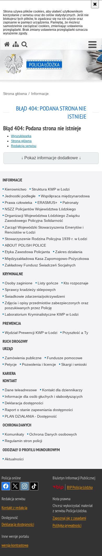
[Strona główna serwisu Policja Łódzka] (7, 44)
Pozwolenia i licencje (39, 364)
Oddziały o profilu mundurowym (31, 450)
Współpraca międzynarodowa (65, 196)
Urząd (8, 348)
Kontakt (10, 380)
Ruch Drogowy (15, 341)
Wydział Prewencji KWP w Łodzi (31, 333)
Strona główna (15, 93)
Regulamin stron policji (23, 441)
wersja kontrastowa (15, 545)
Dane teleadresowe (21, 390)
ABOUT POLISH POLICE (25, 245)
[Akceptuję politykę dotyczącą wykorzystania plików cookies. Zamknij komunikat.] (95, 4)
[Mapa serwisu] (16, 44)
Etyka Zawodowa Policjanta (27, 252)
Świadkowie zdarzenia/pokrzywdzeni (35, 296)
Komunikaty (14, 434)
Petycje (11, 364)
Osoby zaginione (18, 283)
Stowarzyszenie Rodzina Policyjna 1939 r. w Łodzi (46, 239)
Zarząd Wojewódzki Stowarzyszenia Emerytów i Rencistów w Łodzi (44, 229)
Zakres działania (68, 252)
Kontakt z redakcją (14, 507)
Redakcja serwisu (23, 146)
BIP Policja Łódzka (80, 487)
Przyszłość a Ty (75, 333)
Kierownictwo (15, 189)
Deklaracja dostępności (24, 403)
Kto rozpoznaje (76, 283)
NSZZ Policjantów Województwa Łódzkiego (40, 209)
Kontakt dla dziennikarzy (62, 390)
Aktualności (14, 459)
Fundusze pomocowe (64, 358)
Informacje (40, 93)
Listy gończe (48, 283)
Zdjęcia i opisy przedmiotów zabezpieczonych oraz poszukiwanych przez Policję (46, 305)
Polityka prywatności (67, 525)
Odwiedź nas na (6, 486)
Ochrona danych (17, 425)
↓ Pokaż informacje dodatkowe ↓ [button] (51, 158)
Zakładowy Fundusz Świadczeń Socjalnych (40, 265)
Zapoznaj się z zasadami (69, 518)
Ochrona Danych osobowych (53, 434)
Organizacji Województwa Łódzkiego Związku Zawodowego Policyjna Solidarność (42, 218)
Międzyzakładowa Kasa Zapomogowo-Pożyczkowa (47, 258)
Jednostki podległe (20, 196)
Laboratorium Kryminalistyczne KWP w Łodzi (41, 314)
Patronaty (70, 202)
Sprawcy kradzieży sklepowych (30, 290)
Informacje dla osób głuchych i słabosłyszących (44, 396)
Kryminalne (13, 274)
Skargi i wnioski (74, 364)
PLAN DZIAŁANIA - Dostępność (31, 416)
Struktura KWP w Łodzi (51, 189)
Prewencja (12, 323)
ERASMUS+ (47, 202)
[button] (92, 44)
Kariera (9, 373)
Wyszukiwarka (21, 136)
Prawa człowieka (18, 202)
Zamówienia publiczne (23, 358)
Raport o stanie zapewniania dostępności (39, 410)
